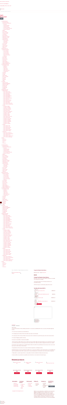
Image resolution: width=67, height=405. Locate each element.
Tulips (4, 80)
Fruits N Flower (6, 40)
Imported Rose (5, 184)
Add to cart (17, 373)
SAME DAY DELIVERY (5, 89)
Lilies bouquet (5, 75)
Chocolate (5, 24)
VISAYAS (4, 124)
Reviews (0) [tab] (17, 325)
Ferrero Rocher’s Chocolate (8, 28)
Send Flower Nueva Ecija (7, 118)
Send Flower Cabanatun (7, 112)
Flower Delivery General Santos (8, 133)
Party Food (4, 44)
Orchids (4, 74)
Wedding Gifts (5, 87)
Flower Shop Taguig (7, 225)
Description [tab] (13, 325)
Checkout (4, 264)
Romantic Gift (5, 85)
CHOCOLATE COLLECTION (7, 23)
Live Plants (4, 77)
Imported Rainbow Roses (6, 63)
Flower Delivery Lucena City (8, 116)
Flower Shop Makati (7, 93)
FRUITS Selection (5, 39)
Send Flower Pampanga (7, 120)
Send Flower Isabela (7, 114)
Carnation (4, 72)
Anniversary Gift (5, 82)
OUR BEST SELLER (4, 21)
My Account (4, 263)
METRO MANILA (5, 90)
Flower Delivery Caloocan (7, 92)
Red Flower (5, 67)
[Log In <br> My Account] (1, 13)
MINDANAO (4, 131)
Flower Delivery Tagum (7, 130)
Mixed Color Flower (7, 70)
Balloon (4, 30)
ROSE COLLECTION (5, 48)
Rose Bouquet (5, 180)
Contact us (4, 266)
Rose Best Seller (5, 182)
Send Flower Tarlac (7, 122)
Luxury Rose (4, 183)
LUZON (4, 105)
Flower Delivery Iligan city (7, 132)
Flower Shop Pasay (6, 222)
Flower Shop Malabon (7, 220)
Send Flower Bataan (7, 110)
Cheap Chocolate (6, 26)
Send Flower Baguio (7, 106)
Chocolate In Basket (7, 27)
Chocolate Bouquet (6, 25)
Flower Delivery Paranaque (8, 221)
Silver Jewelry (5, 46)
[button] (20, 273)
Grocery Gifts (5, 43)
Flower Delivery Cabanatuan (8, 111)
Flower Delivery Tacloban (7, 129)
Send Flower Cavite (6, 113)
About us (4, 138)
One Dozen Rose (6, 51)
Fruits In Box (6, 42)
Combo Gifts (5, 34)
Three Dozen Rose (6, 177)
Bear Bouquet (5, 31)
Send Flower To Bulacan (7, 108)
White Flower (6, 68)
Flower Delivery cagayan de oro (8, 135)
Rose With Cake (5, 35)
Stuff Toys (4, 47)
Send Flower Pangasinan (7, 121)
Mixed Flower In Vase (6, 37)
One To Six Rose (6, 50)
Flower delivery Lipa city (7, 109)
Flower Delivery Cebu (7, 125)
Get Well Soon (5, 86)
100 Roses (5, 179)
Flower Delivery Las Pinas (7, 223)
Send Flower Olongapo (7, 119)
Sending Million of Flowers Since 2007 (5, 5)
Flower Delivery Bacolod (7, 127)
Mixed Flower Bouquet (6, 36)
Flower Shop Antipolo (7, 91)
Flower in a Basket (5, 32)
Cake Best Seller (5, 45)
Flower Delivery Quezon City (8, 226)
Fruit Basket (5, 41)
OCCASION (3, 81)
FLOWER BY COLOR (6, 65)
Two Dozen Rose (6, 176)
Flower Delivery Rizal (7, 117)
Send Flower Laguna (7, 115)
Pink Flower (5, 66)
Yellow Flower (6, 69)
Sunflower (4, 78)
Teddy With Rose (5, 38)
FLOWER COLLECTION (5, 64)
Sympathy (4, 79)
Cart (3, 265)
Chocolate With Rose (7, 29)
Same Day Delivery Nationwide (4, 1)
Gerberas (4, 73)
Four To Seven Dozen (7, 178)
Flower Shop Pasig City (7, 224)
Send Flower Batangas (7, 107)
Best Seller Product (6, 22)
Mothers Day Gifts (5, 84)
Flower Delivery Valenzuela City (8, 227)
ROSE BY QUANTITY (6, 49)
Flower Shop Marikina (7, 94)
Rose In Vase (5, 181)
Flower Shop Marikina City (8, 219)
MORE (3, 137)
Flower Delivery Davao (7, 134)
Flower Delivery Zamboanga (8, 136)
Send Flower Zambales (7, 123)
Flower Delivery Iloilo (7, 128)
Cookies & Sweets (5, 33)
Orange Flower (6, 71)
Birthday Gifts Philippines (6, 83)
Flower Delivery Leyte (7, 126)
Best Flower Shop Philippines (4, 3)
